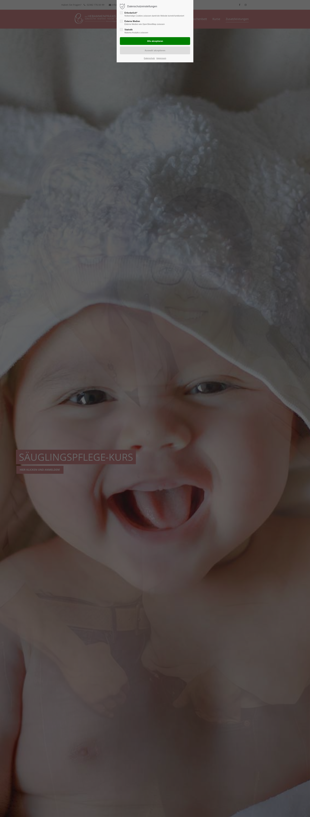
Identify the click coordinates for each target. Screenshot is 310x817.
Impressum (161, 58)
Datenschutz (149, 58)
